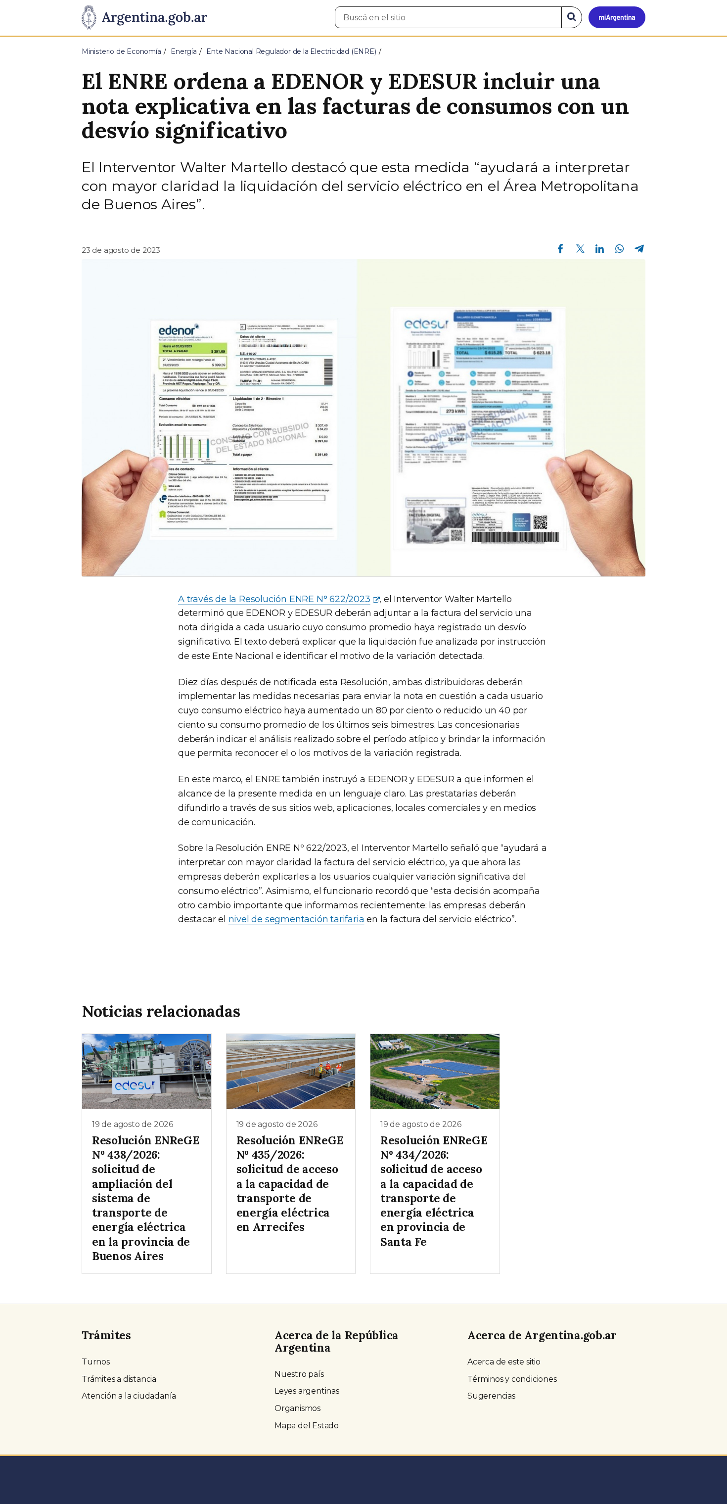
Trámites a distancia (119, 1379)
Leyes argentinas (306, 1391)
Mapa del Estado (306, 1425)
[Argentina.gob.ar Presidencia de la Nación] (144, 18)
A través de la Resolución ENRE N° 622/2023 (274, 599)
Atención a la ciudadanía (129, 1396)
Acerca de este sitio (504, 1361)
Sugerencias (491, 1396)
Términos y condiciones (512, 1379)
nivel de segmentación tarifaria (296, 919)
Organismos (297, 1408)
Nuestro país (299, 1374)
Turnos (96, 1361)
